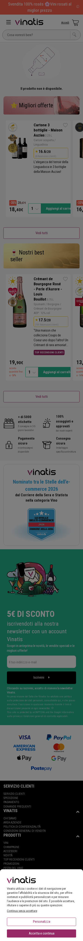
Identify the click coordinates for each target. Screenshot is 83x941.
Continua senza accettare (22, 911)
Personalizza (41, 921)
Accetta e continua (41, 933)
